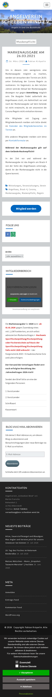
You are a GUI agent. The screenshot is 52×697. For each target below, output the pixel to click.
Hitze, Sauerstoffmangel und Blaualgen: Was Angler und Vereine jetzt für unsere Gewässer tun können (24, 539)
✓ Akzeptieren (26, 672)
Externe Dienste (28, 666)
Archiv (8, 251)
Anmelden (10, 592)
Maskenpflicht (28, 193)
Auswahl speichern (26, 679)
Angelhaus (14, 189)
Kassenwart (11, 409)
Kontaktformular (17, 140)
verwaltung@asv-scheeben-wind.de (22, 512)
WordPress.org (12, 615)
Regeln (40, 193)
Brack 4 (23, 189)
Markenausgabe (12, 193)
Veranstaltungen (30, 185)
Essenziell (25, 662)
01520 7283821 (21, 509)
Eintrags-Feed (12, 600)
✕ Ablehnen (26, 686)
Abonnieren (12, 463)
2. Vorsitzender (12, 397)
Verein (43, 185)
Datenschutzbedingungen (30, 300)
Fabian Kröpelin (37, 61)
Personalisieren (26, 694)
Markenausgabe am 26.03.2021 (26, 54)
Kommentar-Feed (13, 607)
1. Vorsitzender (12, 391)
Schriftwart (10, 403)
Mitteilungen (15, 185)
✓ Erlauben (12, 300)
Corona (32, 189)
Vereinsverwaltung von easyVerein (26, 309)
